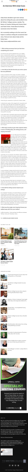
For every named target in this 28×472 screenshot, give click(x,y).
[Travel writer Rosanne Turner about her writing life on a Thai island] (20, 233)
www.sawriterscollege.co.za (17, 442)
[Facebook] (10, 465)
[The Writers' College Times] (14, 461)
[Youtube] (18, 465)
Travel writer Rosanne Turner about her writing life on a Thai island (20, 242)
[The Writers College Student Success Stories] (7, 254)
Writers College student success (10, 218)
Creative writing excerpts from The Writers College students (6, 242)
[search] (26, 1)
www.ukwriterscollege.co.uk (14, 441)
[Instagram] (15, 465)
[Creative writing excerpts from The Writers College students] (7, 233)
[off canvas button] (2, 1)
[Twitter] (12, 465)
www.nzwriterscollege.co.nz (7, 445)
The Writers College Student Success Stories (7, 262)
